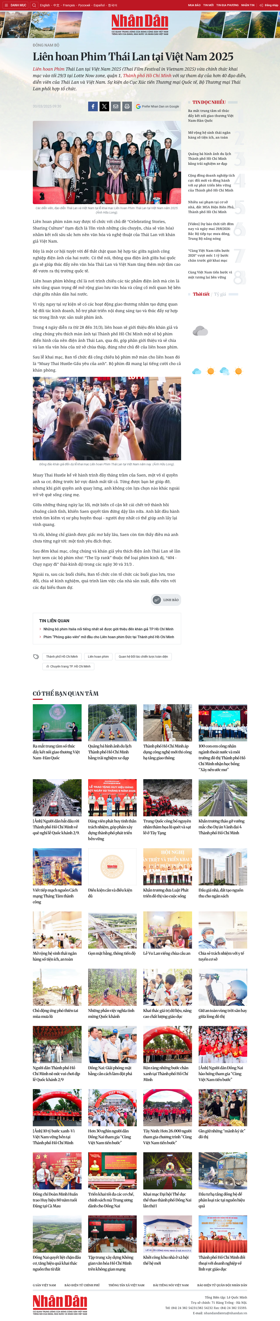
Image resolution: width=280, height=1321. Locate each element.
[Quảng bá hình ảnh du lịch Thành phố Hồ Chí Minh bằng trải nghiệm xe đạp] (112, 722)
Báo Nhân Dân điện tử (140, 25)
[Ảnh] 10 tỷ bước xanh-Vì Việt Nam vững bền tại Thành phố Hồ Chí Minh (54, 1136)
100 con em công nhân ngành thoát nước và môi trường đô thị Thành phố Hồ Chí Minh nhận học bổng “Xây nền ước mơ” (222, 758)
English (45, 5)
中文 (56, 5)
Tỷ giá (220, 294)
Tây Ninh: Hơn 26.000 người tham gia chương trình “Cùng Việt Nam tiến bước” (167, 1136)
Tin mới (208, 5)
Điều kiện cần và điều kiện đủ (110, 893)
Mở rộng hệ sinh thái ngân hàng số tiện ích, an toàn (209, 135)
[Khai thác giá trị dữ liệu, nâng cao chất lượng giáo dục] (167, 987)
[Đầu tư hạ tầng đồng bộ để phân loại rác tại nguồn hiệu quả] (223, 1170)
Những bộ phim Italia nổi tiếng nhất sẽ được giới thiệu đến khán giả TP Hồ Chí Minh (108, 629)
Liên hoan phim (98, 656)
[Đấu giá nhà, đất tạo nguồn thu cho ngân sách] (223, 866)
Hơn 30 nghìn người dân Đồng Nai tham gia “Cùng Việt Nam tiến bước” (109, 1136)
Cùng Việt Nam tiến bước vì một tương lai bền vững (210, 274)
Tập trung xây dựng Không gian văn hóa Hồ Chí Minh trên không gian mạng (110, 1263)
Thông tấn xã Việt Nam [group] (126, 1285)
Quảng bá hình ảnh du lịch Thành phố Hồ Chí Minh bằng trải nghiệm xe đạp (209, 158)
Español (99, 5)
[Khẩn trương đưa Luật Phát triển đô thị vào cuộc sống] (167, 866)
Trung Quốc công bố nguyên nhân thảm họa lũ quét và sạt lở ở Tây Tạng (167, 827)
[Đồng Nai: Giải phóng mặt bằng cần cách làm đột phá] (112, 1044)
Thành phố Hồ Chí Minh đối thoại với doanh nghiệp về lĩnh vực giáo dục (222, 1263)
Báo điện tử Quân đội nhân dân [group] (222, 1285)
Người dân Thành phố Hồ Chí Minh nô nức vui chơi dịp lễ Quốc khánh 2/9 (56, 1073)
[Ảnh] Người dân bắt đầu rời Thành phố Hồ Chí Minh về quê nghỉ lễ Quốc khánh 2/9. (56, 827)
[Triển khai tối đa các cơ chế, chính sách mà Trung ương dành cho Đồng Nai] (112, 1170)
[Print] (127, 106)
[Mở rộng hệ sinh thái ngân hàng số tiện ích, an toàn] (57, 930)
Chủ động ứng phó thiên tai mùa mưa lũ (55, 1013)
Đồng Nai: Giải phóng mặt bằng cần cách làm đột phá (110, 1070)
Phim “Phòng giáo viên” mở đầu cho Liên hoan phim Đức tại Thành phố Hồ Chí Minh (109, 637)
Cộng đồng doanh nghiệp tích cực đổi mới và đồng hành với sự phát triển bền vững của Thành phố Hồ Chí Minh (211, 182)
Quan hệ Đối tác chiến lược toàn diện (143, 656)
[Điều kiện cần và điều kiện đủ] (112, 866)
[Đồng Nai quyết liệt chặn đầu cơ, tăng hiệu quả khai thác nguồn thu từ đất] (57, 1234)
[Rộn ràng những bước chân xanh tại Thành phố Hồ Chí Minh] (167, 1044)
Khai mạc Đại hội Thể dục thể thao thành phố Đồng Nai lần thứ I (167, 1200)
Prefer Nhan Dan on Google (160, 106)
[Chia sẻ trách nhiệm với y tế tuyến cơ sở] (223, 930)
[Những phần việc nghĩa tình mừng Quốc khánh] (112, 987)
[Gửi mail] (116, 106)
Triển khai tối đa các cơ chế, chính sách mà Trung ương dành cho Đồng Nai (111, 1200)
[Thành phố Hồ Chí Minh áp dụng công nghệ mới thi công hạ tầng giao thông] (167, 722)
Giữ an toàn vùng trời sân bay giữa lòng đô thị (223, 1013)
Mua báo (194, 5)
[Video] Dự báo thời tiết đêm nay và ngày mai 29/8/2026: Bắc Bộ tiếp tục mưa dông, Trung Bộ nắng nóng (211, 231)
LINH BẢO (171, 600)
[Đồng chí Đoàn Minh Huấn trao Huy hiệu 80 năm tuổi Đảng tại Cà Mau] (57, 1170)
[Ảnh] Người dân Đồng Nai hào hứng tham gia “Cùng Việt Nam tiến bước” (221, 1073)
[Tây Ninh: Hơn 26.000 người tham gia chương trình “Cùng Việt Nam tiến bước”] (167, 1107)
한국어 (112, 5)
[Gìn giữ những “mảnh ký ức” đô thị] (223, 1107)
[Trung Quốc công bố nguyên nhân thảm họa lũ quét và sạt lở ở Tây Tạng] (167, 797)
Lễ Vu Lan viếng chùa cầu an (166, 953)
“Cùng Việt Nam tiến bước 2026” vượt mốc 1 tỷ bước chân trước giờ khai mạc (209, 255)
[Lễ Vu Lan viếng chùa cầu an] (167, 930)
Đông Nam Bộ (46, 45)
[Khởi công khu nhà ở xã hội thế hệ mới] (167, 1234)
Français (69, 5)
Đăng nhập (271, 5)
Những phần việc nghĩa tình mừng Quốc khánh (111, 1013)
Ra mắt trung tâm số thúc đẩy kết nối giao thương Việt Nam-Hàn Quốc (211, 115)
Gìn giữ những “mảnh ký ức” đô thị (222, 1133)
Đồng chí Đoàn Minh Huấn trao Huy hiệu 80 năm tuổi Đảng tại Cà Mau (55, 1200)
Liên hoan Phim (49, 69)
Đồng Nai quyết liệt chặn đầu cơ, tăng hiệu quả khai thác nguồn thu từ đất (57, 1263)
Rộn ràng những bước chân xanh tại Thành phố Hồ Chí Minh (165, 1073)
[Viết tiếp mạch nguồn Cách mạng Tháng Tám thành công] (57, 866)
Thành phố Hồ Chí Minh (147, 75)
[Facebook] (93, 106)
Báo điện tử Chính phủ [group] (82, 1285)
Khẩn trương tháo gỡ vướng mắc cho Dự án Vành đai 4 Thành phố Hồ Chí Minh (222, 827)
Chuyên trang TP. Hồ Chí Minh (70, 666)
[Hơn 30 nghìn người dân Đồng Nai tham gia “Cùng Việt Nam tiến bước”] (112, 1107)
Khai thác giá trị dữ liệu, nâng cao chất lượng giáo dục (167, 1013)
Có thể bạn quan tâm (65, 693)
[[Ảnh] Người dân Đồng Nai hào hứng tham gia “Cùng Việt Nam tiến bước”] (223, 1044)
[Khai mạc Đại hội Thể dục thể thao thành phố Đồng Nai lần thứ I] (167, 1170)
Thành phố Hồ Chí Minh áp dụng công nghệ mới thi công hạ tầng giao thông (167, 752)
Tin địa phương (227, 5)
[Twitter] (104, 106)
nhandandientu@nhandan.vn (225, 1313)
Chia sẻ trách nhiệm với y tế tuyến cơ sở (221, 956)
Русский (84, 5)
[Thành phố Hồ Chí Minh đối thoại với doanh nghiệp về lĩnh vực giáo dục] (223, 1234)
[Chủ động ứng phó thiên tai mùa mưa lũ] (57, 987)
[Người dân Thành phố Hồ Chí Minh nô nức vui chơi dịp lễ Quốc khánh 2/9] (57, 1044)
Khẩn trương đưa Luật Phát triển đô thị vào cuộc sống (166, 893)
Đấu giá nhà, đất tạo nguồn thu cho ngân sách (221, 893)
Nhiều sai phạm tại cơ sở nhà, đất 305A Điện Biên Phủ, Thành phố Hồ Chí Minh (211, 207)
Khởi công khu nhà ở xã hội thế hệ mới (166, 1260)
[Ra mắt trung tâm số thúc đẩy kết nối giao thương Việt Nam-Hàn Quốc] (57, 722)
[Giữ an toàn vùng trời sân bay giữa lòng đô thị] (223, 987)
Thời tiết (201, 294)
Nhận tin (247, 5)
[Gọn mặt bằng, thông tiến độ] (112, 930)
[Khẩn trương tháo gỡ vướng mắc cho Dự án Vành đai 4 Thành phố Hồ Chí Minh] (223, 797)
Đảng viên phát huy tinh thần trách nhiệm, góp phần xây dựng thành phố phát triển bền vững (112, 830)
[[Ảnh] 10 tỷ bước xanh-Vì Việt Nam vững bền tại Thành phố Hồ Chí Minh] (57, 1107)
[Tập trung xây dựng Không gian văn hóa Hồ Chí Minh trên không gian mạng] (112, 1234)
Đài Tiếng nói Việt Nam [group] (171, 1285)
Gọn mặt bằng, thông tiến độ (112, 953)
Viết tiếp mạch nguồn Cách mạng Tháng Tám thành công (55, 896)
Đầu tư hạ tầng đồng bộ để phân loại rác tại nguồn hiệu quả (222, 1200)
